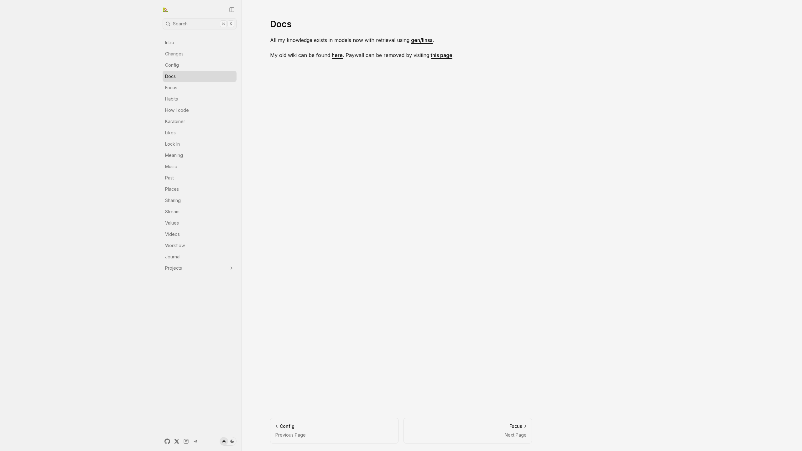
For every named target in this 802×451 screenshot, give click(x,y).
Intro (169, 42)
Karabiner (175, 121)
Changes (174, 53)
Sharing (173, 200)
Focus (171, 87)
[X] (176, 441)
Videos (172, 234)
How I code (177, 110)
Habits (171, 98)
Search (202, 23)
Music (171, 166)
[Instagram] (186, 441)
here (337, 55)
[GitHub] (167, 441)
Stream (172, 211)
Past (169, 177)
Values (172, 223)
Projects (173, 268)
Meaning (174, 155)
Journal (172, 256)
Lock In (172, 144)
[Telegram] (195, 441)
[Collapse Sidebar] (232, 9)
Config (172, 65)
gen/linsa (422, 40)
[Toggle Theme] (228, 441)
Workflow (175, 245)
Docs (170, 76)
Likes (170, 132)
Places (172, 189)
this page (441, 55)
